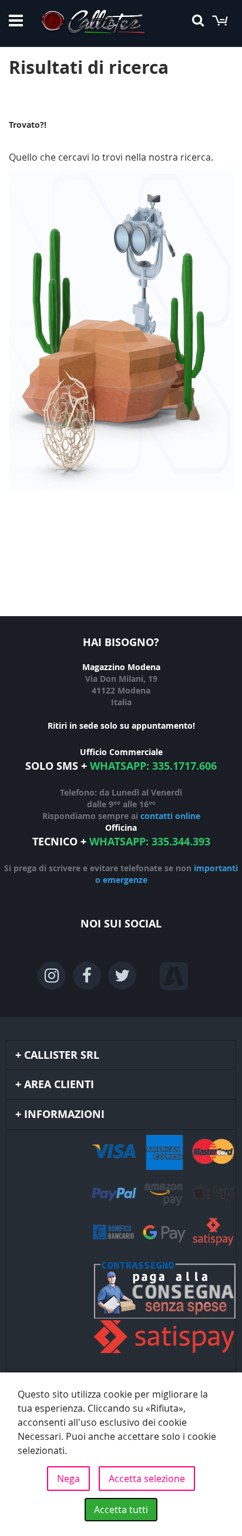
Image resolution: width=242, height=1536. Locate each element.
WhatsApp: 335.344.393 (149, 841)
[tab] (121, 1250)
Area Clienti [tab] (59, 1084)
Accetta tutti (121, 1509)
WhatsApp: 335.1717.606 (153, 766)
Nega (68, 1478)
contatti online (170, 815)
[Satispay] (121, 1308)
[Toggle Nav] (16, 20)
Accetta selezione (147, 1478)
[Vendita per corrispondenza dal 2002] (93, 23)
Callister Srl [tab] (61, 1055)
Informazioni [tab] (64, 1114)
